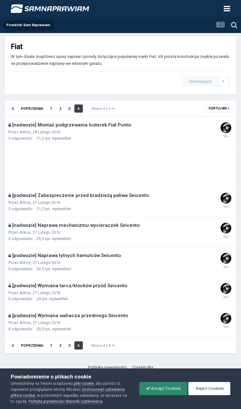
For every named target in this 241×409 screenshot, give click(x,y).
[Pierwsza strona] (12, 108)
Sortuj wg (218, 108)
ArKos (25, 132)
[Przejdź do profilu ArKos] (226, 127)
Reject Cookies (209, 388)
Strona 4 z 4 (101, 108)
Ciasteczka (142, 367)
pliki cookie (84, 383)
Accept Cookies (165, 388)
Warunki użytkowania (84, 401)
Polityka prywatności (107, 367)
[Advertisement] (88, 166)
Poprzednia (32, 108)
